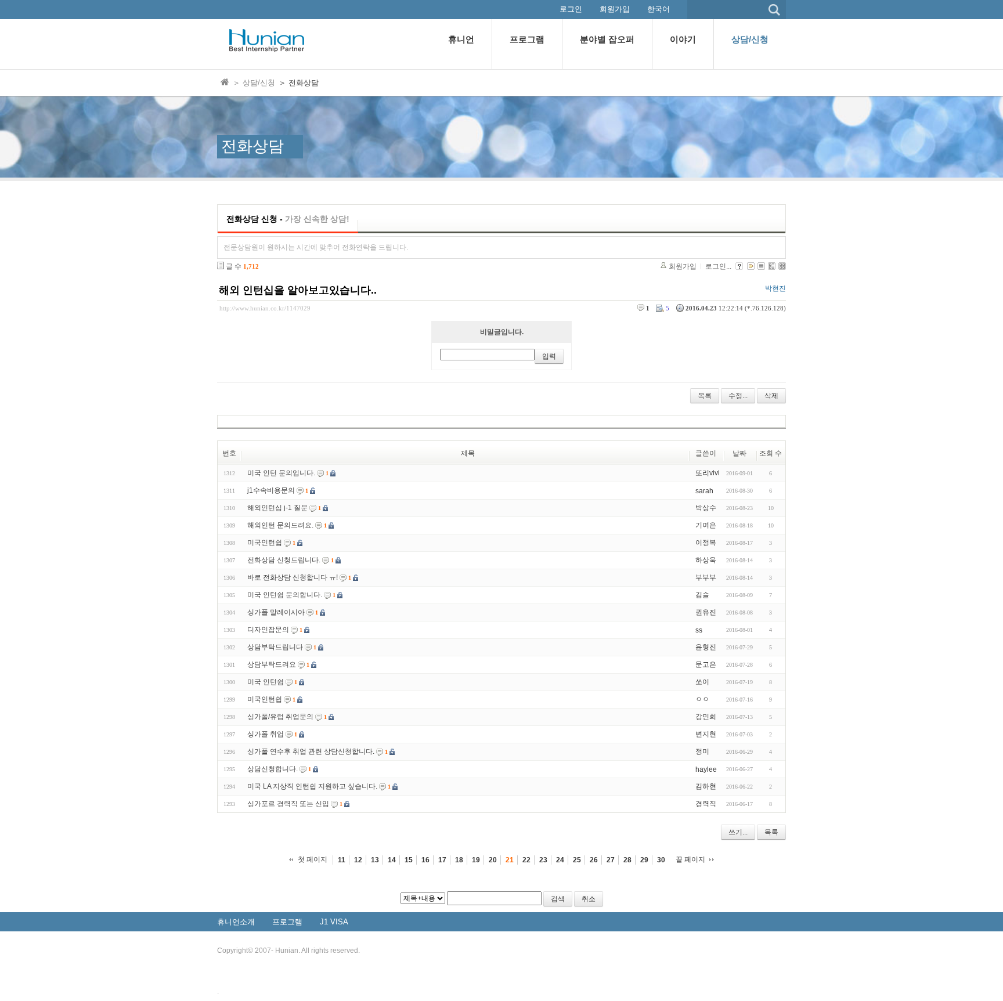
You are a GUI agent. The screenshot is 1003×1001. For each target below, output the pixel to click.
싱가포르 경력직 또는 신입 (288, 804)
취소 (589, 899)
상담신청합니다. (272, 769)
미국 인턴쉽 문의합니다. (284, 595)
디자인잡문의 (268, 630)
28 (627, 860)
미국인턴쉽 (264, 543)
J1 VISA (334, 921)
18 (459, 860)
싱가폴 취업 (265, 734)
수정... (738, 396)
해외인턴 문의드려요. (280, 525)
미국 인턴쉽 (265, 682)
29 (644, 860)
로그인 (571, 9)
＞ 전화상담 (299, 82)
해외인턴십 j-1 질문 (277, 508)
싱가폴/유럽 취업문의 (280, 717)
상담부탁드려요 (271, 664)
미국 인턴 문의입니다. (281, 473)
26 (594, 860)
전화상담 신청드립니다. (283, 560)
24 (560, 860)
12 (358, 860)
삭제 (771, 396)
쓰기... (738, 832)
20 (493, 860)
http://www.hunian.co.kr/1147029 (265, 308)
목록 (705, 396)
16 (425, 860)
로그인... (718, 266)
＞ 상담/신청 (254, 82)
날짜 (739, 453)
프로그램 (287, 921)
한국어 (658, 9)
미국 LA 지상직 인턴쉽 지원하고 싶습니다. (312, 786)
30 (661, 860)
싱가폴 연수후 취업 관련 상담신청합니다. (310, 751)
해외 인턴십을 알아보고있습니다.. (298, 290)
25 (577, 860)
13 (375, 860)
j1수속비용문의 (271, 490)
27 (611, 860)
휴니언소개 (236, 921)
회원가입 (615, 9)
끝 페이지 (690, 859)
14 (392, 860)
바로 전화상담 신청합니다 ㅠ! (292, 577)
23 (543, 860)
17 (442, 860)
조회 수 (770, 453)
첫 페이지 (312, 859)
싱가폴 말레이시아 (276, 612)
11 (341, 860)
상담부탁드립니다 (275, 647)
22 (526, 860)
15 (409, 860)
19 (476, 860)
